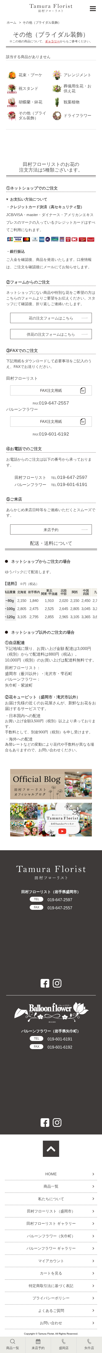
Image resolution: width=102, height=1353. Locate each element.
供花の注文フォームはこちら (51, 334)
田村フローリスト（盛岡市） (51, 1211)
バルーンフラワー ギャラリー (51, 1248)
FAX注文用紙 (51, 391)
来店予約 (51, 530)
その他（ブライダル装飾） (42, 22)
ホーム (11, 22)
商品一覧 (51, 1186)
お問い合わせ (51, 1323)
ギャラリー (52, 41)
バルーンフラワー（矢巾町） (51, 1236)
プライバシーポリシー (51, 1298)
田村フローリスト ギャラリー (51, 1223)
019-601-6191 (53, 1039)
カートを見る (51, 1273)
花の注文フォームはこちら (51, 318)
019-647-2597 (53, 899)
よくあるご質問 (51, 1310)
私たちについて (51, 1199)
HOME (51, 1174)
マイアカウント (51, 1261)
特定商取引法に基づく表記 (51, 1286)
